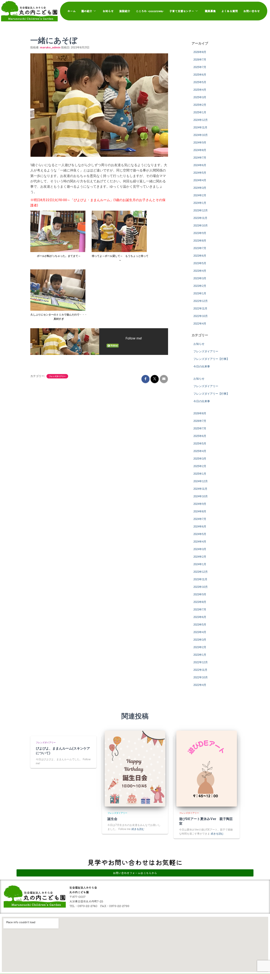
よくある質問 (229, 11)
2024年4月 (199, 180)
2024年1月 (199, 202)
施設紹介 (124, 11)
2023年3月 (199, 278)
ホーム (71, 11)
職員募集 (210, 11)
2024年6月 (199, 165)
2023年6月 (199, 255)
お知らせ (108, 11)
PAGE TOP (260, 941)
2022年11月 (200, 308)
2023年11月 (200, 217)
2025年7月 (199, 67)
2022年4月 (199, 323)
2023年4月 (199, 270)
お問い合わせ (251, 11)
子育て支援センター (181, 11)
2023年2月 (199, 285)
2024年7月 (199, 157)
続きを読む (138, 828)
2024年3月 (199, 187)
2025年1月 (199, 112)
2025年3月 (199, 97)
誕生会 (112, 819)
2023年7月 (199, 248)
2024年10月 (200, 135)
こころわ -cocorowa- (150, 11)
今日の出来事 (201, 366)
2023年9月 (199, 233)
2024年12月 (200, 119)
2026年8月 (199, 52)
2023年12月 (200, 210)
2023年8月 (199, 240)
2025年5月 (199, 82)
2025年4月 (199, 89)
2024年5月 (199, 172)
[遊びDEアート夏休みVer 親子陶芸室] (206, 769)
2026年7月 (199, 59)
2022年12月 (200, 300)
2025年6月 (199, 74)
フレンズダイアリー (57, 376)
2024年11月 (200, 127)
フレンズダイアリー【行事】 (211, 358)
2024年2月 (199, 195)
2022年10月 (200, 316)
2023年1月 (199, 293)
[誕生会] (135, 769)
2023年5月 (199, 263)
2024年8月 (199, 150)
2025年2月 (199, 104)
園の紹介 (86, 11)
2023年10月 (200, 225)
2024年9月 (199, 142)
